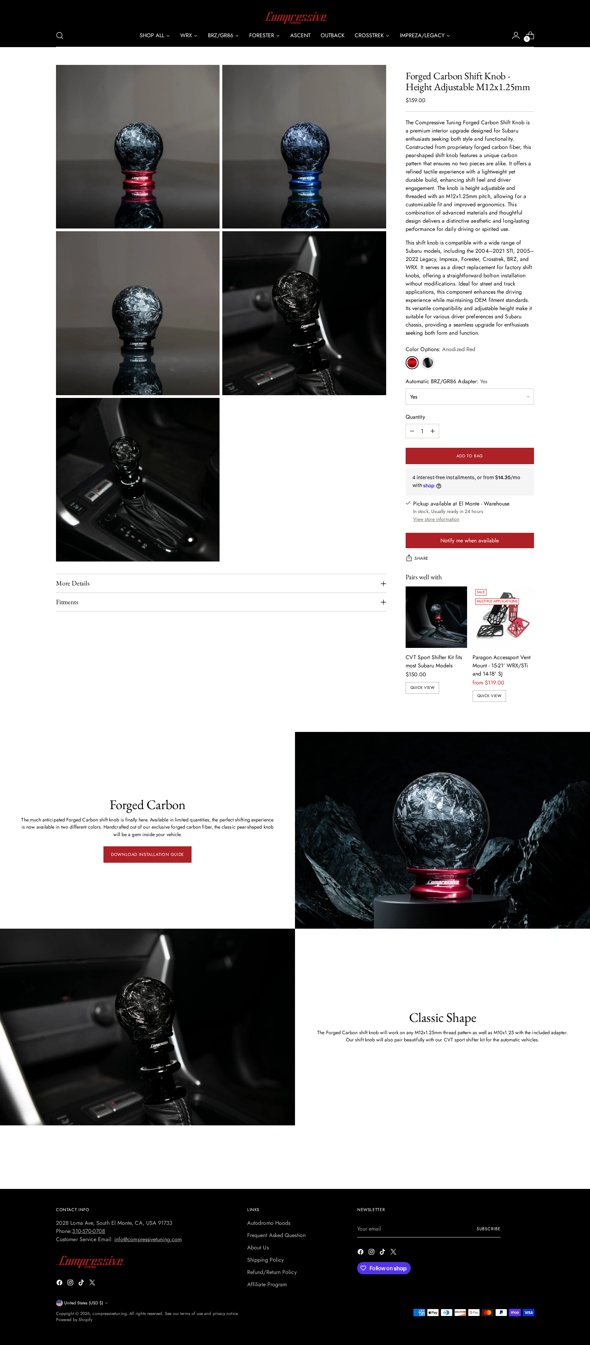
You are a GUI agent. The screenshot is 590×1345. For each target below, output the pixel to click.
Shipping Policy (265, 1260)
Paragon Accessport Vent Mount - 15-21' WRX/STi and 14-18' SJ (502, 665)
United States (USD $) (83, 1303)
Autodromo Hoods (268, 1223)
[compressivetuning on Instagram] (71, 1283)
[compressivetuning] (295, 18)
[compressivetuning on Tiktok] (82, 1283)
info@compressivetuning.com (148, 1239)
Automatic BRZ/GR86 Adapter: (447, 381)
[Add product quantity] (432, 431)
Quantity (415, 417)
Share (422, 558)
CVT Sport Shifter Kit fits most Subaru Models (434, 661)
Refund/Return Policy (272, 1272)
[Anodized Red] (412, 362)
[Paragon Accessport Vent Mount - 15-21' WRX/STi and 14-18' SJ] (503, 617)
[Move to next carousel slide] (528, 1165)
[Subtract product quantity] (412, 431)
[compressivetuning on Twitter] (93, 1283)
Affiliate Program (267, 1284)
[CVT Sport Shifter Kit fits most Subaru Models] (436, 617)
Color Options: (440, 349)
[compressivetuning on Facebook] (60, 1283)
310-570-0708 (88, 1231)
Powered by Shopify (74, 1320)
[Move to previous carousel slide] (512, 1165)
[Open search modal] (60, 35)
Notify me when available (469, 540)
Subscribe (489, 1229)
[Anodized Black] (427, 362)
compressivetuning (109, 1314)
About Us (258, 1247)
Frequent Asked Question (276, 1235)
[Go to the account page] (516, 35)
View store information (436, 519)
